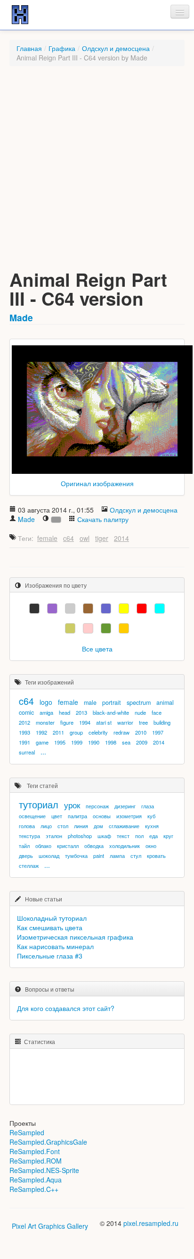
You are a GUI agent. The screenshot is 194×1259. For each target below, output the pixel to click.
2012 (24, 722)
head (64, 712)
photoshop (80, 835)
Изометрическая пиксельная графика (75, 937)
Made (21, 317)
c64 (68, 538)
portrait (111, 702)
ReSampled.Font (34, 1151)
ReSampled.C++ (33, 1189)
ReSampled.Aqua (35, 1179)
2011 (58, 732)
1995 (59, 742)
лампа (117, 855)
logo (46, 702)
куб (151, 816)
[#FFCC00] (124, 628)
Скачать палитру (103, 519)
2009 (141, 742)
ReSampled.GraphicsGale (48, 1142)
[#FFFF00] (124, 608)
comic (26, 712)
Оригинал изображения (97, 483)
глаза (147, 806)
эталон (54, 835)
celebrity (98, 732)
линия (81, 826)
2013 (81, 712)
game (42, 742)
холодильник (124, 845)
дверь (26, 855)
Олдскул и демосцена (116, 48)
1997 (157, 732)
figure (66, 722)
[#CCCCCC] (70, 608)
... (43, 751)
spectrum (139, 702)
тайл (24, 845)
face (157, 712)
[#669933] (106, 628)
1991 (24, 742)
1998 (110, 742)
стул (135, 855)
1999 (76, 742)
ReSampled (26, 1132)
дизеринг (125, 806)
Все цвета (97, 648)
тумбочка (76, 855)
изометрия (129, 816)
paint (98, 855)
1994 (84, 722)
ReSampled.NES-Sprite (44, 1170)
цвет (56, 816)
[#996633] (88, 608)
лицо (46, 826)
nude (140, 712)
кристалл (68, 845)
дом (98, 826)
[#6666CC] (106, 608)
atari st (104, 722)
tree (143, 722)
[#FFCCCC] (88, 628)
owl (84, 538)
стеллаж (29, 865)
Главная (29, 48)
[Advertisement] (97, 173)
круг (168, 835)
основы (102, 816)
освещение (32, 816)
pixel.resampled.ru (150, 1223)
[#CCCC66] (70, 628)
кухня (152, 826)
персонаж (97, 806)
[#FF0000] (142, 608)
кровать (156, 855)
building (162, 722)
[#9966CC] (52, 608)
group (76, 732)
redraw (121, 732)
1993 (24, 732)
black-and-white (111, 712)
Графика (61, 48)
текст (123, 835)
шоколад (49, 855)
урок (72, 805)
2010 (140, 732)
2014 (121, 538)
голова (27, 826)
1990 (93, 742)
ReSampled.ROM (35, 1160)
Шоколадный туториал (52, 918)
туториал (38, 804)
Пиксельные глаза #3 (49, 955)
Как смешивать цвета (49, 927)
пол (139, 835)
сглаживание (124, 826)
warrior (125, 722)
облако (43, 845)
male (90, 702)
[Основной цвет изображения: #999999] (56, 519)
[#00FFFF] (159, 608)
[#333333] (34, 608)
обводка (94, 845)
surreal (27, 752)
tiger (101, 538)
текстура (29, 835)
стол (62, 826)
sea (126, 742)
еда (153, 835)
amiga (46, 712)
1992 (41, 732)
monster (45, 722)
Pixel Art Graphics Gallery (50, 1226)
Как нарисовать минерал (55, 946)
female (47, 538)
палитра (77, 816)
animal (165, 702)
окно (151, 845)
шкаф (104, 835)
